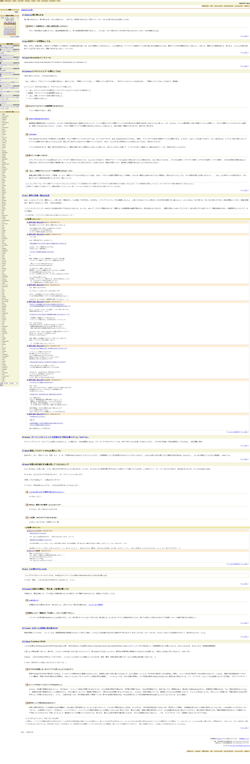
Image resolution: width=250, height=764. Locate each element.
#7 (23, 451)
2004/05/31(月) (27, 10)
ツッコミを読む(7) (234, 432)
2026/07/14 (16, 45)
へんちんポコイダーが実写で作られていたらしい (46, 492)
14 (13, 29)
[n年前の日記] (39, 10)
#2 (23, 41)
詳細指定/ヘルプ (244, 738)
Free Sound (45, 0)
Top (2, 0)
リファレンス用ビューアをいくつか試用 (9, 52)
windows (28, 71)
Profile (14, 0)
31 (6, 34)
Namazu (219, 738)
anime (28, 589)
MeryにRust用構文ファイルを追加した (9, 92)
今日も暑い (3, 70)
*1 (26, 183)
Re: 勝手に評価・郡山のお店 (35, 222)
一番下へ (246, 6)
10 (6, 29)
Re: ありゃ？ (30, 531)
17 (6, 31)
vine (26, 58)
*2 (26, 186)
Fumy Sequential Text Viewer (39, 119)
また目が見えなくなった (7, 55)
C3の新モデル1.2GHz (38, 569)
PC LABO (20, 0)
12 (9, 29)
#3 (23, 58)
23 (4, 32)
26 (9, 32)
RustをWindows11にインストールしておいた (9, 102)
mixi (27, 464)
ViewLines (32, 134)
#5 (23, 195)
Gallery (34, 0)
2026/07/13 (16, 49)
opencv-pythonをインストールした (9, 79)
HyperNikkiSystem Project (243, 745)
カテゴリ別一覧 (228, 6)
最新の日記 (205, 6)
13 (11, 29)
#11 (23, 628)
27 (11, 32)
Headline (198, 751)
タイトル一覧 (218, 6)
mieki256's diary (244, 3)
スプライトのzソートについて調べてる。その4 (9, 98)
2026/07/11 (16, 63)
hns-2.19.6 (232, 745)
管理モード (190, 751)
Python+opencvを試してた (7, 72)
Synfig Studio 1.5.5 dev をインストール (9, 65)
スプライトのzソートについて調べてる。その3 (9, 107)
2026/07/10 (16, 68)
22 (15, 31)
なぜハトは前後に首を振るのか (45, 628)
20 (11, 31)
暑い (1, 76)
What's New (8, 0)
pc (26, 41)
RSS (211, 6)
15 (15, 29)
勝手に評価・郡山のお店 (39, 195)
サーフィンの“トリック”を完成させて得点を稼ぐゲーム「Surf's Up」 (60, 437)
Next (14, 22)
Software (27, 0)
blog (27, 451)
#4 (23, 71)
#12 (23, 641)
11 (8, 29)
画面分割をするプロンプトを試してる (9, 60)
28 (13, 32)
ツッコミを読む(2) (234, 564)
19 (9, 31)
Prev (5, 22)
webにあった (33, 600)
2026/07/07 (16, 95)
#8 (23, 464)
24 (6, 32)
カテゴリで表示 (14, 36)
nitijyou (28, 15)
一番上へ (246, 751)
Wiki (38, 0)
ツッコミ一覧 (238, 6)
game (27, 437)
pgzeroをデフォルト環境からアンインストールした (9, 83)
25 (8, 32)
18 (8, 31)
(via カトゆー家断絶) (96, 605)
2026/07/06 (16, 105)
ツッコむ (244, 36)
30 (4, 34)
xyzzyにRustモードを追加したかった (9, 88)
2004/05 (10, 22)
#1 (23, 15)
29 (15, 32)
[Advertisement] (214, 758)
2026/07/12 (16, 57)
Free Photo (52, 0)
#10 (23, 589)
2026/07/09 (16, 74)
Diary (58, 0)
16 (4, 31)
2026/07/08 (16, 86)
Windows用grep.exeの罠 (6, 47)
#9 (23, 569)
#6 (23, 437)
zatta (28, 628)
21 (13, 31)
